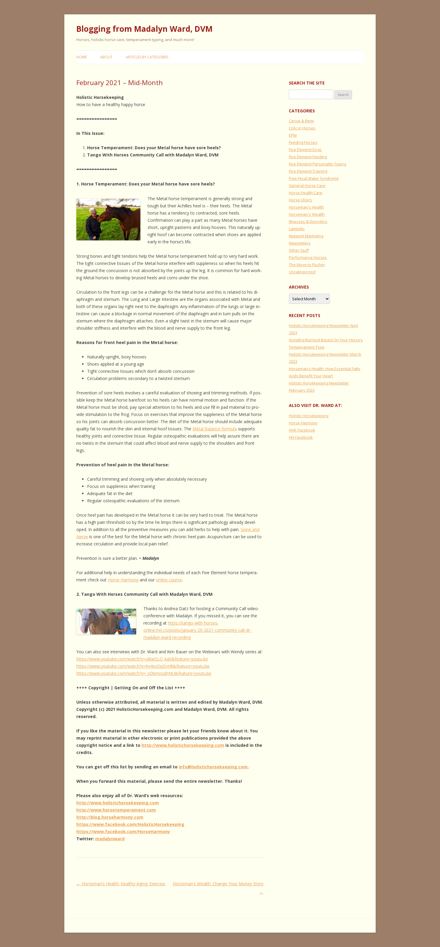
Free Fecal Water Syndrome (314, 178)
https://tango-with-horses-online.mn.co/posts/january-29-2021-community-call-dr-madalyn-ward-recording (197, 630)
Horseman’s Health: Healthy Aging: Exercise (120, 883)
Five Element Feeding (308, 156)
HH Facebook (301, 437)
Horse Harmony (123, 580)
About (106, 57)
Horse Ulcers (300, 200)
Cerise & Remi (301, 120)
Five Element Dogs (305, 149)
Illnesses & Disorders (308, 221)
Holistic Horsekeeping (308, 415)
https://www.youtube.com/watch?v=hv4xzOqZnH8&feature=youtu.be (143, 666)
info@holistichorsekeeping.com (213, 767)
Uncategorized (302, 272)
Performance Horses (308, 257)
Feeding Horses (303, 142)
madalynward (110, 839)
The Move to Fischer (307, 264)
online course (169, 580)
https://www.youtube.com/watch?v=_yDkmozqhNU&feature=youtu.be (143, 673)
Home (81, 57)
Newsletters (300, 243)
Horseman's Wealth (307, 214)
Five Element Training (308, 171)
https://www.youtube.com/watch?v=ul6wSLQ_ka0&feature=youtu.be (142, 659)
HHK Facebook (302, 430)
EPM (293, 135)
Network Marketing (306, 236)
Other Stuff (299, 250)
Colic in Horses (302, 128)
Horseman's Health (306, 207)
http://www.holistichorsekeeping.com (183, 745)
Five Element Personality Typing (317, 164)
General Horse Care (307, 185)
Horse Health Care (305, 192)
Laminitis (297, 228)
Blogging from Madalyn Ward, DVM (144, 28)
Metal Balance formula (214, 429)
